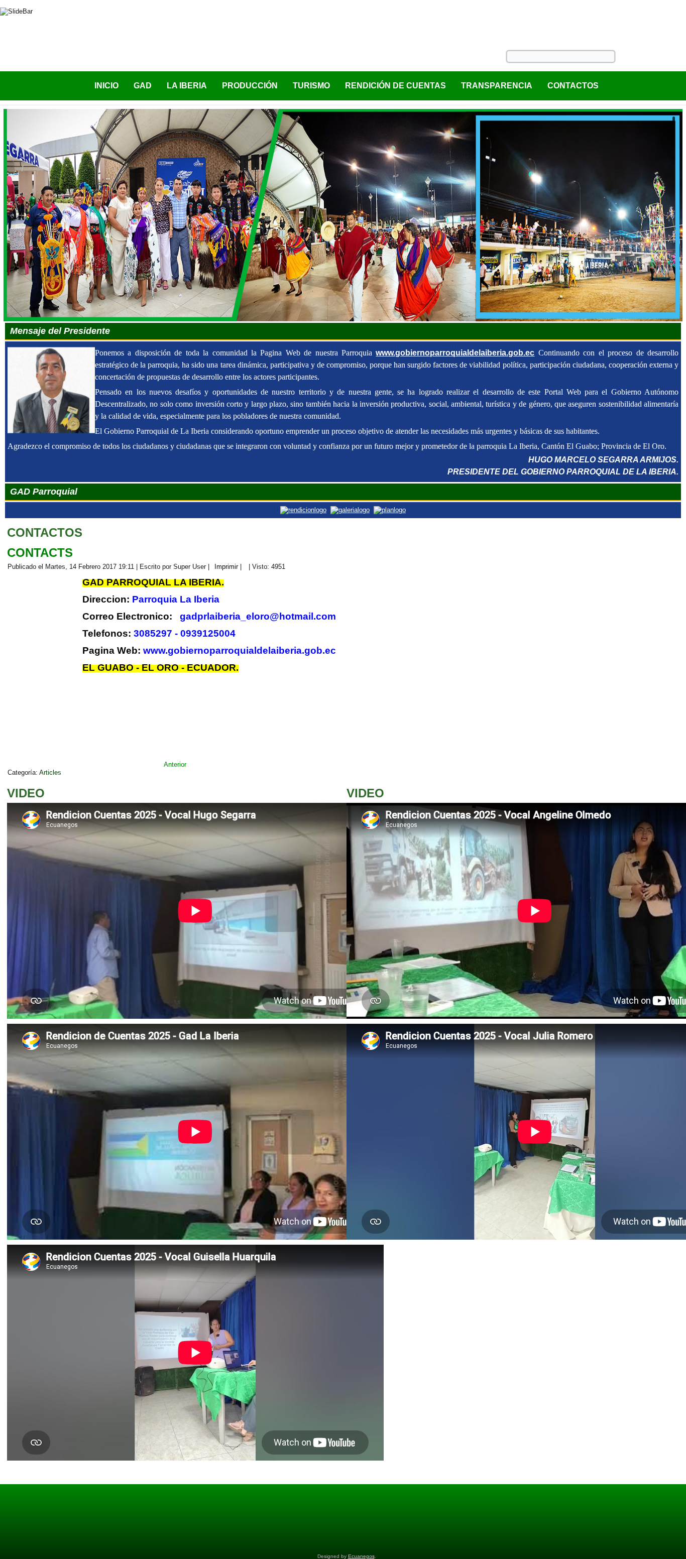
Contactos (573, 85)
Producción (250, 85)
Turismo (311, 85)
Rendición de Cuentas (395, 85)
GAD (143, 85)
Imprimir (226, 566)
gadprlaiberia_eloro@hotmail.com (258, 616)
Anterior (175, 764)
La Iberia (187, 85)
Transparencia (496, 85)
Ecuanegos (361, 1556)
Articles (50, 772)
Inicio (106, 85)
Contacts (40, 552)
